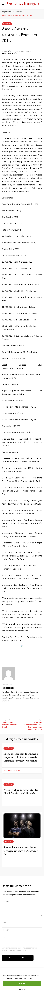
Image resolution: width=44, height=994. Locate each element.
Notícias (6, 24)
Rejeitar (22, 990)
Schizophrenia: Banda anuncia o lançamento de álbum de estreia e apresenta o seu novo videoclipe (21, 757)
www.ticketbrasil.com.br (30, 439)
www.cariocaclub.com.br (14, 368)
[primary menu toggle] (3, 4)
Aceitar (22, 983)
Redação (7, 51)
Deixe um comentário (10, 53)
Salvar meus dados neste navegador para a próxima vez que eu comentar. (19, 949)
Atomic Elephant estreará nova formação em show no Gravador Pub (20, 850)
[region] (22, 981)
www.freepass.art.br (11, 640)
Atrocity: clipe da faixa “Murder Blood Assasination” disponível (20, 791)
